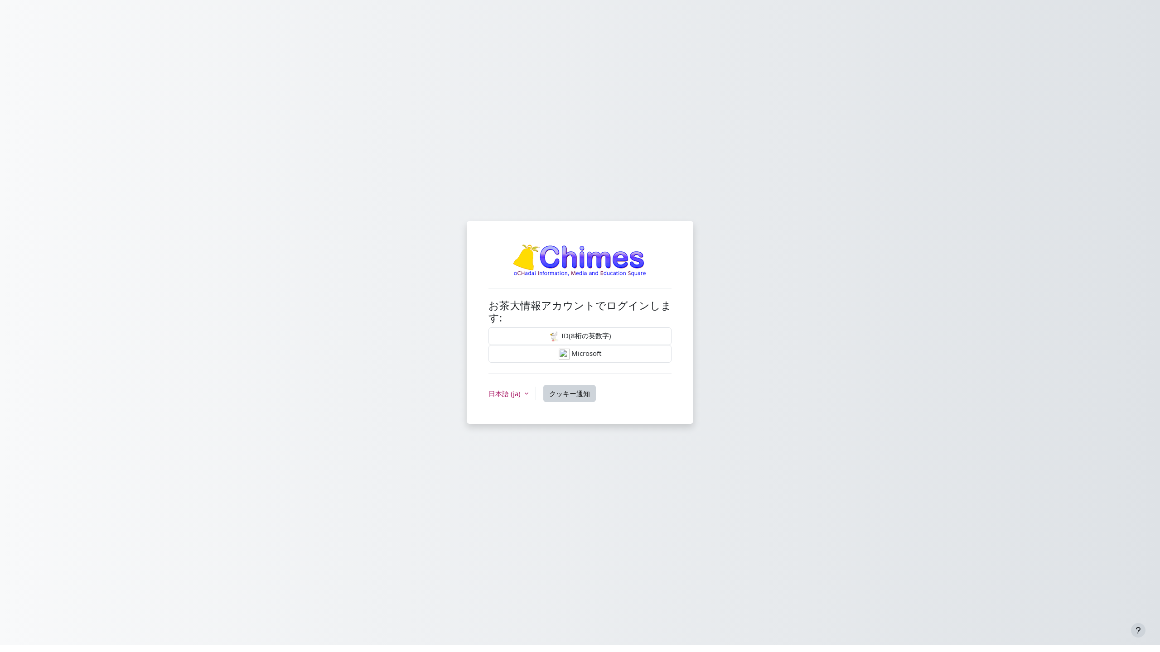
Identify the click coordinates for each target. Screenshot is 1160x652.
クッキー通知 (569, 393)
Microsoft (585, 353)
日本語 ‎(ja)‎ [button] (505, 393)
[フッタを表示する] (1138, 630)
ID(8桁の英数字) (585, 335)
